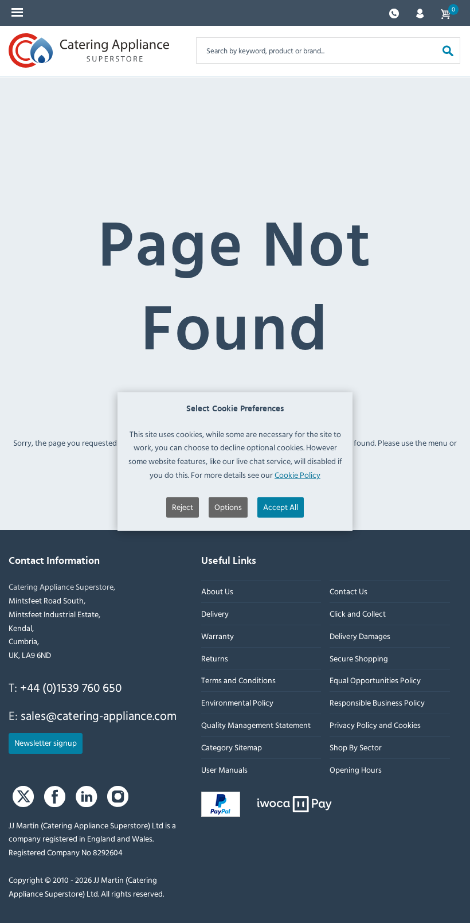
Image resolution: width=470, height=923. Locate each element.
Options (228, 506)
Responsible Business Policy (377, 702)
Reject (182, 506)
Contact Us (348, 591)
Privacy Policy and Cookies (375, 725)
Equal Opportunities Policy (375, 680)
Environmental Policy (237, 702)
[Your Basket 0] (445, 13)
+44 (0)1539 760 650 (71, 687)
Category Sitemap (231, 747)
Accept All (280, 506)
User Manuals (224, 770)
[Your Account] (420, 12)
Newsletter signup (45, 743)
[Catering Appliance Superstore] (89, 50)
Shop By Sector (356, 747)
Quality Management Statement (256, 725)
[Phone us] (394, 12)
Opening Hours (356, 770)
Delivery (215, 613)
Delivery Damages (360, 636)
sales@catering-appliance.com (99, 715)
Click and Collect (358, 613)
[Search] (448, 50)
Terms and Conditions (238, 680)
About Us (217, 591)
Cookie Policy (297, 475)
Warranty (217, 636)
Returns (214, 658)
